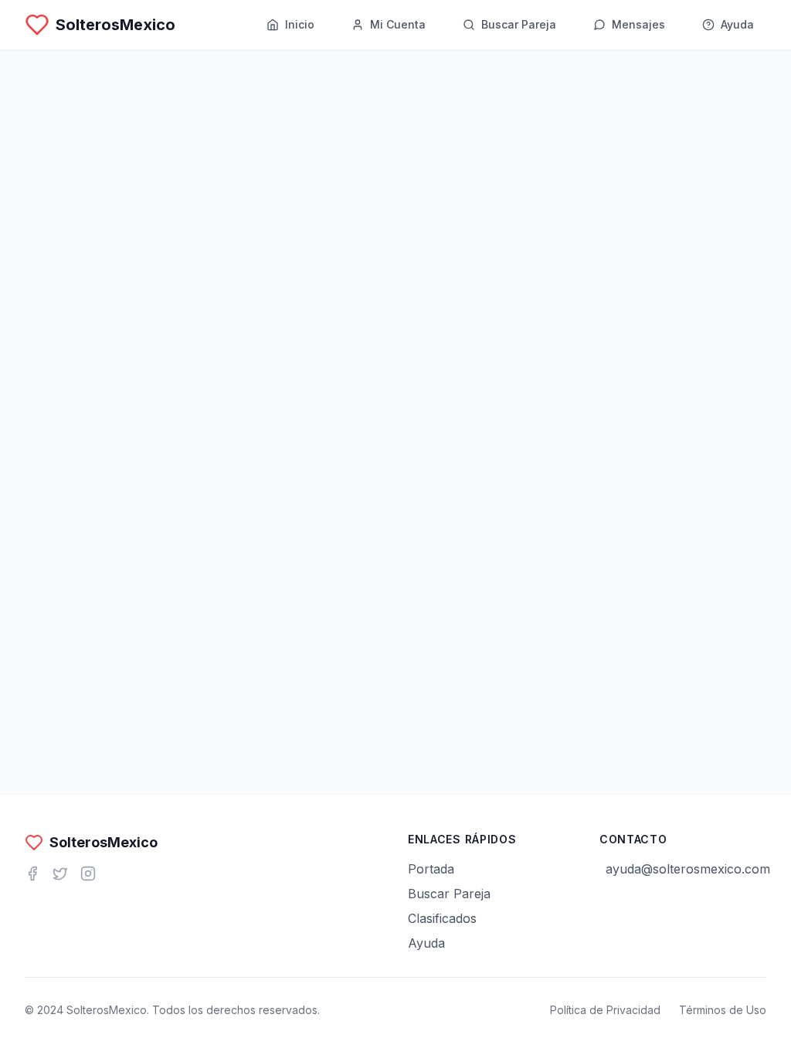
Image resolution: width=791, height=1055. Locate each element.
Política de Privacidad (605, 1009)
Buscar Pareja (449, 893)
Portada (431, 869)
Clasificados (442, 918)
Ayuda (426, 943)
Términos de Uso (722, 1009)
